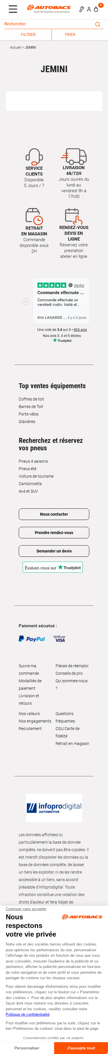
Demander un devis (54, 551)
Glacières (27, 421)
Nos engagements (35, 721)
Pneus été (27, 468)
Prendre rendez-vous (54, 532)
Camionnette (30, 483)
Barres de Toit (31, 406)
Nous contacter (54, 514)
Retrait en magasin (72, 743)
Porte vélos (29, 414)
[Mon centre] (81, 9)
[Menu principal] (14, 9)
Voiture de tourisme (36, 476)
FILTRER (28, 34)
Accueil (15, 47)
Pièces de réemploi (72, 666)
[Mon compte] (89, 9)
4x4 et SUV (28, 491)
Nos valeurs (29, 713)
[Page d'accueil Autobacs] (50, 8)
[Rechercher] (98, 23)
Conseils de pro (69, 673)
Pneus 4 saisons (33, 461)
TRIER (70, 34)
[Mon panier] (96, 9)
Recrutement (30, 728)
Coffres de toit (31, 399)
